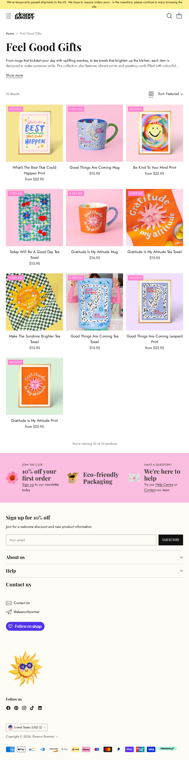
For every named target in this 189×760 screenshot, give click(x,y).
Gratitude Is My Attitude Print (34, 420)
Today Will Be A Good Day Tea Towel (34, 254)
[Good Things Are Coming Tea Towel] (94, 302)
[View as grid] (151, 94)
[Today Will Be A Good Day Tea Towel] (34, 217)
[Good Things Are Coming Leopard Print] (154, 302)
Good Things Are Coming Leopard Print (155, 339)
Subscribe (170, 540)
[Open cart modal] (179, 16)
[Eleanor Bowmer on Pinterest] (16, 709)
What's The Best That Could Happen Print (34, 170)
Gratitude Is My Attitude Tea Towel (154, 252)
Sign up (28, 484)
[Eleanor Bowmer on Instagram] (24, 709)
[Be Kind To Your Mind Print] (154, 133)
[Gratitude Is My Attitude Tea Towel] (154, 217)
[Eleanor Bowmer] (24, 15)
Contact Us (22, 602)
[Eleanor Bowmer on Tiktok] (32, 709)
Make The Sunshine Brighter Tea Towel (34, 339)
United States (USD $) (28, 727)
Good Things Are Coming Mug (95, 167)
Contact (150, 489)
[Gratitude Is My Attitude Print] (34, 386)
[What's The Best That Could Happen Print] (34, 133)
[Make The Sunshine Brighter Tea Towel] (34, 302)
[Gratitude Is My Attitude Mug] (94, 217)
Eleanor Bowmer (43, 736)
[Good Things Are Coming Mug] (94, 133)
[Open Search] (169, 16)
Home (10, 33)
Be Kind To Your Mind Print (154, 167)
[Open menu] (8, 16)
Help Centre (164, 484)
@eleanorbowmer (27, 611)
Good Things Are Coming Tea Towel (94, 339)
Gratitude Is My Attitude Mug (94, 252)
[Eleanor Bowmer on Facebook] (8, 709)
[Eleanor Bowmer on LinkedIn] (40, 709)
